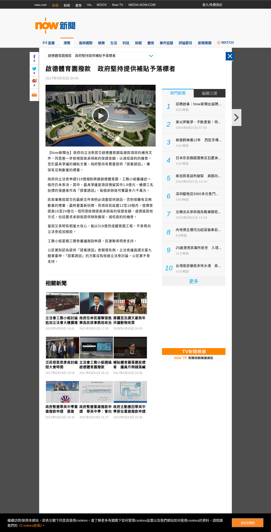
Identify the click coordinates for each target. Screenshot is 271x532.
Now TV (117, 5)
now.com (40, 5)
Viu (89, 5)
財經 (67, 5)
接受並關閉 (247, 523)
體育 (78, 5)
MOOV (102, 5)
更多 (193, 281)
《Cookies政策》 (30, 525)
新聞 (55, 5)
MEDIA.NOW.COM (142, 5)
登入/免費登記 (212, 5)
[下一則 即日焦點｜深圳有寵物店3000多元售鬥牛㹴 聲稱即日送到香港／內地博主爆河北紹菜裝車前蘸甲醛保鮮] (236, 117)
